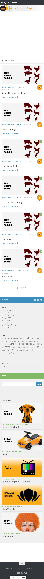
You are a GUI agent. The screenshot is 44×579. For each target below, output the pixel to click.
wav (3, 355)
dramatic (31, 341)
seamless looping (6, 353)
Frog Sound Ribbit (10, 166)
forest (9, 344)
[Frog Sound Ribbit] (22, 148)
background (30, 338)
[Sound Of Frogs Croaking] (22, 74)
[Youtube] (34, 300)
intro (30, 347)
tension (24, 353)
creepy (23, 341)
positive (25, 350)
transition (30, 353)
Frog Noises (7, 239)
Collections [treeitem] (10, 315)
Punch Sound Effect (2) (9, 536)
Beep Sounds (5, 479)
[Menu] (41, 2)
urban (34, 353)
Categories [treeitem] (10, 313)
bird (40, 338)
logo (33, 347)
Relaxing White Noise (8, 509)
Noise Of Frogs (9, 129)
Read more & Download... (10, 97)
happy (18, 347)
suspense (19, 353)
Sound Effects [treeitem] (11, 325)
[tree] (22, 319)
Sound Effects (23, 87)
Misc (14, 87)
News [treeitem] (8, 323)
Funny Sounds (6, 534)
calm (6, 341)
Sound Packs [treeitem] (11, 327)
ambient (16, 338)
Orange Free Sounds (9, 2)
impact (27, 347)
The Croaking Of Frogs (12, 202)
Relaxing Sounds (7, 506)
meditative (4, 350)
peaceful (21, 350)
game (7, 346)
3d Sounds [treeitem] (10, 310)
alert (3, 338)
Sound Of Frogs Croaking (13, 93)
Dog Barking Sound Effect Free (11, 427)
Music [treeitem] (9, 320)
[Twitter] (41, 300)
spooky (14, 353)
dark (27, 341)
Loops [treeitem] (9, 318)
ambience (8, 338)
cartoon (10, 341)
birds (3, 341)
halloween (13, 347)
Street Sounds (16, 452)
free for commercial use (25, 344)
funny (3, 347)
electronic (4, 344)
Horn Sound (5, 454)
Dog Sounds (15, 424)
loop (37, 346)
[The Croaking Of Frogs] (22, 185)
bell (38, 338)
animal (22, 338)
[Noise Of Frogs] (22, 112)
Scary (38, 350)
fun (41, 344)
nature (10, 349)
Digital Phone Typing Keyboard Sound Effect (16, 482)
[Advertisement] (22, 35)
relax (29, 350)
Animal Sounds (7, 87)
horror (22, 347)
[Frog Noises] (22, 221)
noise (17, 350)
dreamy (36, 341)
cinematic (17, 341)
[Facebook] (38, 300)
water (38, 353)
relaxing (33, 350)
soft (11, 353)
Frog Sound (7, 276)
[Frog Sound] (22, 258)
